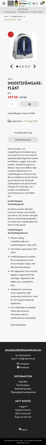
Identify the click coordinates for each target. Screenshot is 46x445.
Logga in (23, 406)
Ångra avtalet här (23, 416)
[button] (11, 66)
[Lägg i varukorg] (29, 104)
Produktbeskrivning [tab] (23, 132)
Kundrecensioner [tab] (23, 139)
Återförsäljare (23, 385)
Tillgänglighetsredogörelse (23, 392)
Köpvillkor (23, 381)
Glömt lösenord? (23, 413)
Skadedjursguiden (23, 388)
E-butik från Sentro (23, 443)
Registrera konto (23, 409)
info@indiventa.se (26, 358)
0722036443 (24, 9)
